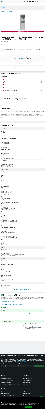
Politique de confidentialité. (21, 361)
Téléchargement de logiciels (7, 380)
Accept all (28, 406)
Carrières (3, 391)
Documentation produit (6, 378)
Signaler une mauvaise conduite (8, 395)
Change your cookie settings (18, 406)
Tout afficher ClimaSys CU (7, 11)
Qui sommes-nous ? (5, 393)
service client (34, 49)
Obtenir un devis (26, 382)
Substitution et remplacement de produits (10, 384)
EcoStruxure (25, 391)
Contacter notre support (28, 378)
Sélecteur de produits (6, 382)
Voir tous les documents (7, 94)
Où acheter (25, 384)
